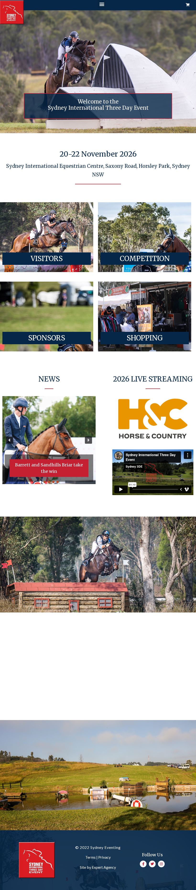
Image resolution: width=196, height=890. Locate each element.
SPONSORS (46, 337)
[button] (102, 4)
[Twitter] (152, 864)
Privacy (104, 857)
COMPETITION (145, 258)
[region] (49, 440)
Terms (90, 857)
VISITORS (47, 258)
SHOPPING (145, 337)
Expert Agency (104, 867)
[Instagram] (161, 864)
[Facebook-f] (143, 864)
